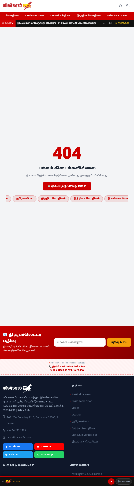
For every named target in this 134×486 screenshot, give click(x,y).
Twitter (13, 454)
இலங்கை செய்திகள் (85, 442)
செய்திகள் (12, 15)
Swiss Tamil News (117, 15)
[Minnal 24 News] (17, 5)
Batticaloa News (34, 15)
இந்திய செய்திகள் (89, 15)
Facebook (14, 446)
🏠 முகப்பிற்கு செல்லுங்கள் (67, 186)
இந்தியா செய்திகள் (86, 198)
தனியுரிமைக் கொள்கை (87, 474)
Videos (75, 408)
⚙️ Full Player (123, 481)
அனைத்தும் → (123, 23)
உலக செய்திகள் (60, 15)
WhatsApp (46, 454)
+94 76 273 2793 (16, 430)
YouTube (45, 446)
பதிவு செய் (119, 342)
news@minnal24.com (19, 437)
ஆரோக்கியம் (24, 198)
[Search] (120, 6)
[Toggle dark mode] (128, 6)
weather (76, 414)
